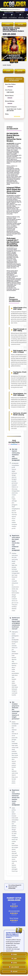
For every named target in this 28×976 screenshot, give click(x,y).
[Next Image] (25, 49)
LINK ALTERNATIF (15, 967)
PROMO (15, 954)
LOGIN (8, 24)
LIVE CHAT (15, 971)
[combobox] (12, 9)
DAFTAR (20, 24)
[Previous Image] (3, 49)
